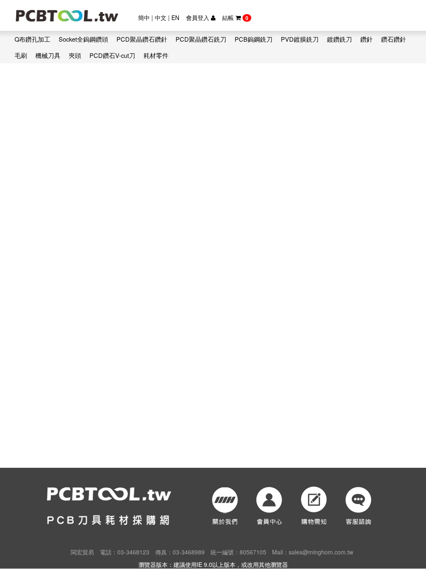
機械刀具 (47, 55)
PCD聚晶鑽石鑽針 (141, 39)
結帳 (235, 17)
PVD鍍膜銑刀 (300, 39)
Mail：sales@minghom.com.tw (312, 552)
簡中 (144, 17)
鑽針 (366, 39)
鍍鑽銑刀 (339, 39)
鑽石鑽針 (393, 39)
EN (175, 17)
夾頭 (75, 55)
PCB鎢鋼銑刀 (253, 39)
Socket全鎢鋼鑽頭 (83, 39)
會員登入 (198, 17)
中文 (160, 17)
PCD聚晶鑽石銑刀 (201, 39)
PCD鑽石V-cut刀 (112, 55)
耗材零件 (156, 55)
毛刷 (21, 55)
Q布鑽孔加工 (32, 39)
